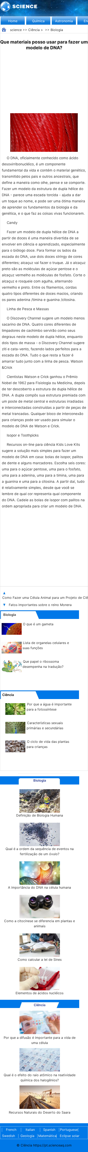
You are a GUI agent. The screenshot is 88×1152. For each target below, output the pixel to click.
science (16, 30)
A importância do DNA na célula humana (39, 887)
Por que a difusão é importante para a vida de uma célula (40, 1040)
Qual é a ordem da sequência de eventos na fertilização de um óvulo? (40, 851)
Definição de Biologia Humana (39, 815)
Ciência (34, 30)
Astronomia (64, 21)
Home (12, 21)
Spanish (49, 1130)
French (11, 1130)
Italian (30, 1130)
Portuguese (68, 1130)
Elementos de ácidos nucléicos (39, 993)
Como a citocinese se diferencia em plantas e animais (39, 923)
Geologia (27, 1136)
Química (38, 21)
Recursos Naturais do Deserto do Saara (39, 1112)
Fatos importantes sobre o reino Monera (40, 605)
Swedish (8, 1136)
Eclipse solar (69, 1136)
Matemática (46, 1136)
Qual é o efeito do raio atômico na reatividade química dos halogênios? (40, 1077)
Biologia (57, 30)
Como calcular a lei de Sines (40, 959)
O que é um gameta (38, 624)
